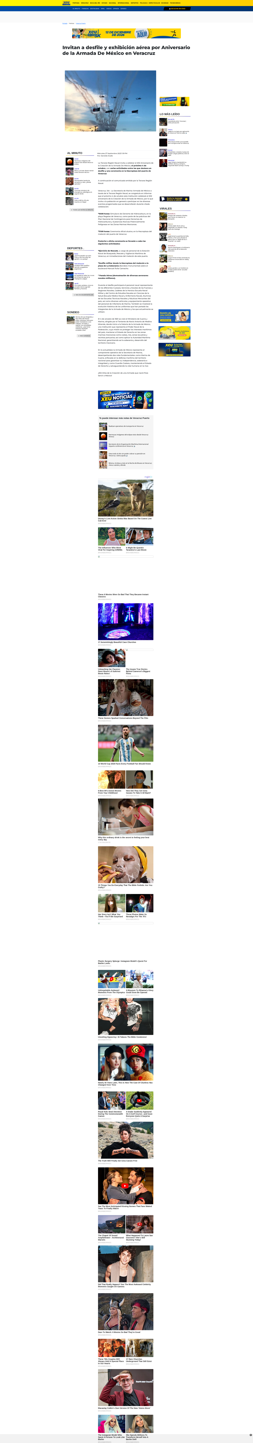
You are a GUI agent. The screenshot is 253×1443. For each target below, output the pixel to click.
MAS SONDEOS (85, 336)
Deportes (134, 3)
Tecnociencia (175, 3)
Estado (104, 3)
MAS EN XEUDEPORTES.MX (84, 295)
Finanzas (85, 8)
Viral (103, 8)
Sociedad (164, 3)
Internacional (123, 3)
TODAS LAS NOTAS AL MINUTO (82, 210)
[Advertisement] (81, 228)
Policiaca (144, 3)
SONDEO (73, 312)
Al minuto (76, 8)
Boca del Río (95, 3)
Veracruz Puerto (81, 23)
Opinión (116, 8)
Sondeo (123, 8)
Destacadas (94, 8)
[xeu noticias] (66, 3)
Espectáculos (154, 3)
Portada (76, 3)
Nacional (112, 3)
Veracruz (85, 3)
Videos (108, 8)
